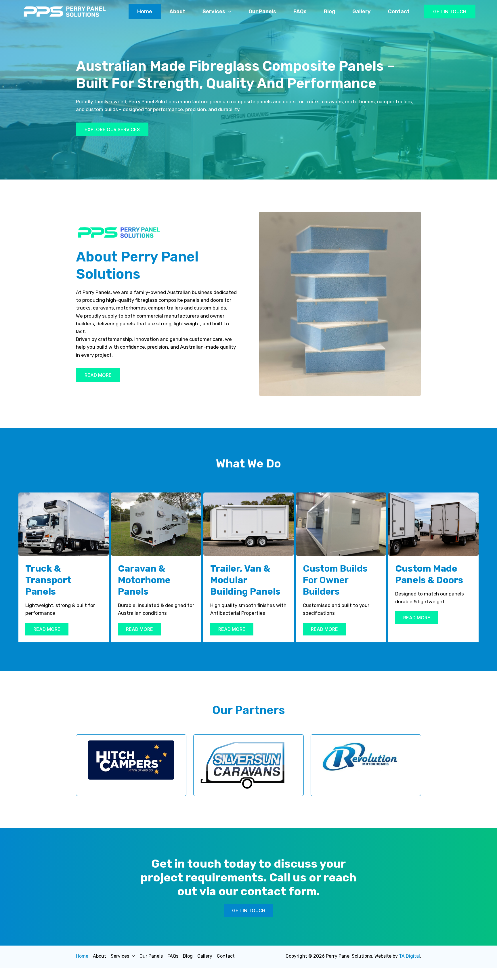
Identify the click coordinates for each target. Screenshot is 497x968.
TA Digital (409, 956)
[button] (449, 11)
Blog (329, 11)
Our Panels (262, 11)
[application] (228, 11)
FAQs (300, 11)
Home (144, 11)
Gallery (361, 11)
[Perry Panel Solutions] (65, 11)
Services (213, 11)
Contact (399, 11)
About (177, 11)
